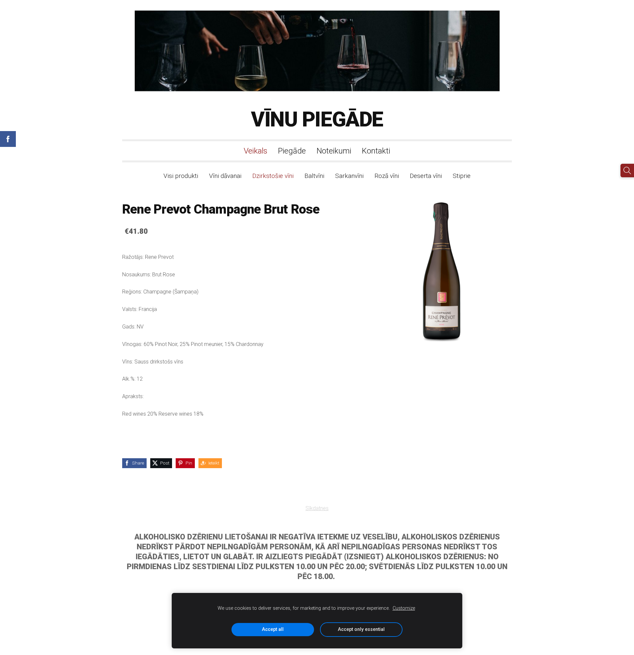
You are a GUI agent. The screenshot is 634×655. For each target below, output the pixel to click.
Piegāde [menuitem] (292, 150)
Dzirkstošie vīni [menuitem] (273, 176)
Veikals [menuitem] (255, 150)
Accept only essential (361, 629)
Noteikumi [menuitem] (334, 150)
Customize (404, 608)
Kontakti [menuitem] (376, 150)
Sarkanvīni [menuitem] (349, 176)
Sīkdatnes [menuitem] (317, 508)
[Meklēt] (627, 170)
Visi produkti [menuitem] (180, 176)
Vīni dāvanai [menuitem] (225, 176)
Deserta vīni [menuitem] (426, 176)
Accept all (273, 629)
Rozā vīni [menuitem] (386, 176)
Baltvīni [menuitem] (314, 176)
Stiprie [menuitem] (462, 176)
